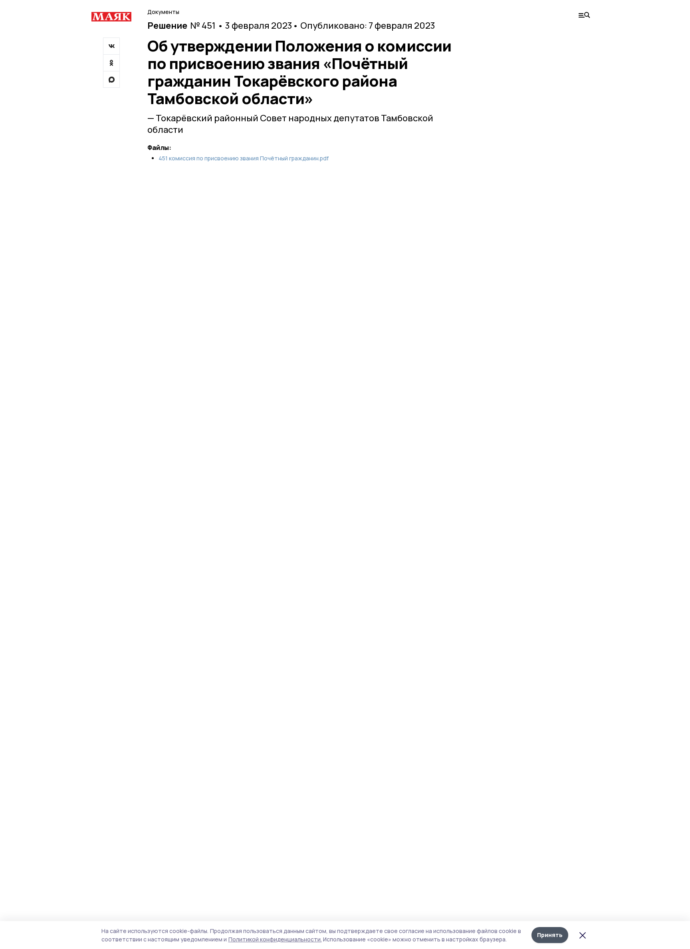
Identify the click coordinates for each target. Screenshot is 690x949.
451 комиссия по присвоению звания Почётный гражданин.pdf (244, 158)
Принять (550, 935)
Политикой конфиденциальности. (275, 939)
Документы (163, 12)
